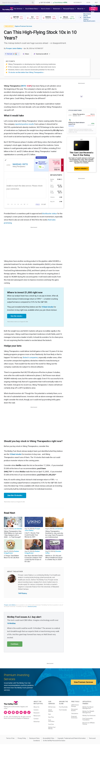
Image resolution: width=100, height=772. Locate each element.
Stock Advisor (50, 710)
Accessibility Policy (48, 738)
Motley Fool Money (51, 727)
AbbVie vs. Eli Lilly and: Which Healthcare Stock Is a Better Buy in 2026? (53, 557)
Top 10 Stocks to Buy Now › (93, 9)
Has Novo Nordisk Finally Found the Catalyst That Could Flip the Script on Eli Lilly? (34, 558)
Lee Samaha (18, 528)
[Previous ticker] (6, 17)
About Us (36, 707)
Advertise (37, 721)
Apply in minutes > (81, 168)
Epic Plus (51, 717)
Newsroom (37, 716)
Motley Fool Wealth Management (88, 711)
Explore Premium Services (23, 26)
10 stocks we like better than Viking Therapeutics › (26, 72)
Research (36, 713)
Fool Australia (63, 707)
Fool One (51, 724)
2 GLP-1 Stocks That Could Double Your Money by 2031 (32, 535)
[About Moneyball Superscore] (47, 163)
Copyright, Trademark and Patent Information (72, 738)
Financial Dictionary (74, 717)
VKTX (23, 86)
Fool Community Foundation (88, 719)
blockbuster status (49, 214)
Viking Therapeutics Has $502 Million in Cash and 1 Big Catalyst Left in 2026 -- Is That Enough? (12, 534)
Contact (36, 718)
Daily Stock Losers (89, 21)
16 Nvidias (11, 623)
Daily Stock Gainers (86, 18)
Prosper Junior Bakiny (14, 48)
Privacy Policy (22, 738)
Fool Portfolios (51, 720)
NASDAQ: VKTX (20, 164)
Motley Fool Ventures (89, 715)
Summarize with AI (42, 54)
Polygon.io (26, 718)
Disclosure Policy (34, 738)
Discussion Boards (74, 709)
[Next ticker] (80, 17)
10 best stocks (47, 307)
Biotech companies (30, 357)
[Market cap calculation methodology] (61, 179)
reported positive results (24, 124)
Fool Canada (63, 710)
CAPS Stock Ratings (75, 705)
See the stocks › (17, 316)
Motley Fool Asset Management (88, 707)
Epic (49, 714)
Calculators (74, 713)
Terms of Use (10, 738)
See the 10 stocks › (15, 495)
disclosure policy (32, 606)
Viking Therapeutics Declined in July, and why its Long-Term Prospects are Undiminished (54, 534)
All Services (51, 707)
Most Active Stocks (87, 14)
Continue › (15, 644)
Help (96, 2)
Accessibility (78, 2)
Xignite (19, 718)
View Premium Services (83, 682)
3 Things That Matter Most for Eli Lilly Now (11, 557)
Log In (88, 2)
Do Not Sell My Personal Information (54, 740)
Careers (36, 710)
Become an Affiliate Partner (89, 723)
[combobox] (17, 2)
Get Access (71, 126)
